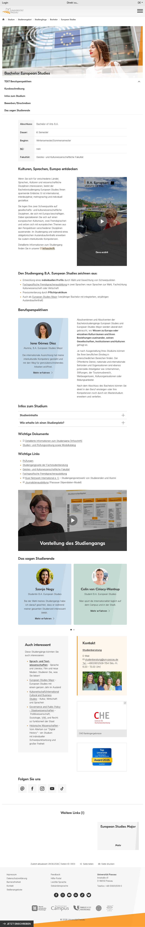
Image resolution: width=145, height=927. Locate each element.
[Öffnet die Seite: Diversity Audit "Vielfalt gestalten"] (109, 908)
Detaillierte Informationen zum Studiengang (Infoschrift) (53, 440)
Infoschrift (48, 248)
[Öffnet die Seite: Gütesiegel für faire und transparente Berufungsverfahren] (99, 908)
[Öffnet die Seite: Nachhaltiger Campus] (60, 908)
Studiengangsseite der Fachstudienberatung (45, 465)
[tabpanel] (44, 594)
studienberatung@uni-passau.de (101, 659)
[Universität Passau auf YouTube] (52, 788)
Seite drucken (107, 864)
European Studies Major (44, 296)
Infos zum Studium (14, 96)
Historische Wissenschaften (43, 725)
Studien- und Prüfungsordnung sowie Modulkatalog (49, 445)
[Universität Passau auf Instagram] (42, 788)
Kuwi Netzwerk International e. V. (42, 478)
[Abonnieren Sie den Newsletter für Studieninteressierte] (22, 788)
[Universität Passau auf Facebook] (32, 788)
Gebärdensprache (59, 886)
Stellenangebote (14, 889)
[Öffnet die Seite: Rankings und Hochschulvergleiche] (39, 908)
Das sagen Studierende (17, 110)
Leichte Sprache (58, 882)
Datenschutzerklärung (17, 878)
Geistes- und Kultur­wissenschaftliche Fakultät (46, 469)
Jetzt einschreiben (19, 923)
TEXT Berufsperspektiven (17, 81)
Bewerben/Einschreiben (17, 103)
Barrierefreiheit (14, 882)
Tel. (84, 663)
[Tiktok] (62, 788)
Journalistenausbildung (37, 482)
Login (5, 3)
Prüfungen (28, 460)
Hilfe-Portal (56, 878)
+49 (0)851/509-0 (113, 886)
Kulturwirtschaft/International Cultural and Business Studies (44, 695)
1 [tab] (71, 629)
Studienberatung (92, 650)
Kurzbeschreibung (14, 89)
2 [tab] (74, 629)
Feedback (55, 874)
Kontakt (10, 886)
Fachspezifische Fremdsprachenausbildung (45, 284)
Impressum (12, 874)
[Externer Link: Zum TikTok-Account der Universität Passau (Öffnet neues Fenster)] (82, 895)
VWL (44, 717)
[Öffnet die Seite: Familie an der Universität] (82, 908)
